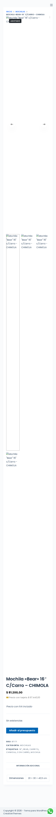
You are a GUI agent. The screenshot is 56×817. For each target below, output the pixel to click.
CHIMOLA (11, 752)
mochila (35, 752)
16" (20, 749)
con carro (23, 752)
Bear (25, 749)
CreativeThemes (12, 813)
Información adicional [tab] (28, 765)
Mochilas (25, 745)
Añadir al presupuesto (22, 730)
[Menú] (51, 5)
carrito (34, 749)
